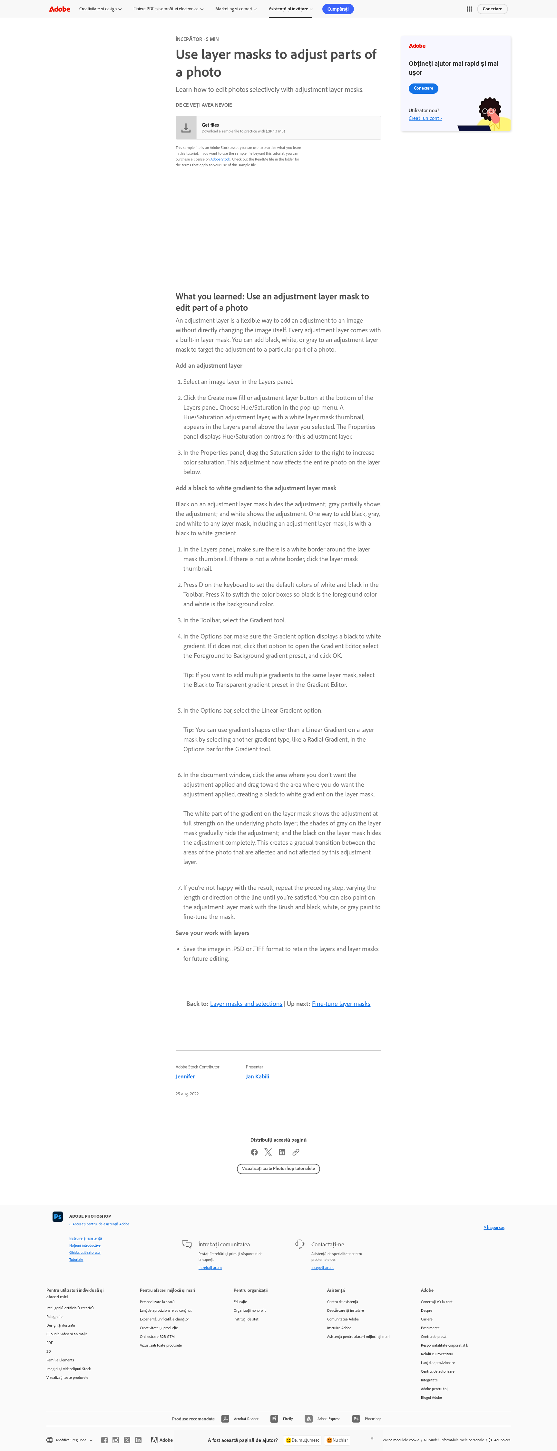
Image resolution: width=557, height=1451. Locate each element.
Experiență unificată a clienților (164, 1319)
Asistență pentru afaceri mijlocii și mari (358, 1336)
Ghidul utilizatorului (85, 1252)
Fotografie (54, 1316)
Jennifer (185, 1076)
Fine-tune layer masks (341, 1004)
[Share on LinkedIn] (282, 1154)
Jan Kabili (257, 1076)
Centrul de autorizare (437, 1371)
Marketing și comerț (233, 9)
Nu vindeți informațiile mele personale (454, 1440)
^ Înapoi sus (494, 1227)
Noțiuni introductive (85, 1245)
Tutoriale (76, 1259)
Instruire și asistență (85, 1238)
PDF (49, 1342)
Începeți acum (322, 1267)
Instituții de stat (246, 1319)
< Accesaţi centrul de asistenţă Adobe (99, 1224)
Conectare (492, 9)
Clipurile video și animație (67, 1334)
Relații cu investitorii (437, 1354)
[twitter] (127, 1440)
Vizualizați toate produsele (67, 1377)
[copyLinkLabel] (296, 1154)
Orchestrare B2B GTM (157, 1336)
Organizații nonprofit (250, 1310)
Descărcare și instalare (345, 1310)
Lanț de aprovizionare (438, 1362)
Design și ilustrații (60, 1325)
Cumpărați (338, 9)
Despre (426, 1310)
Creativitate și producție (159, 1328)
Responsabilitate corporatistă (444, 1345)
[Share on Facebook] (254, 1154)
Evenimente (430, 1328)
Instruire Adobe (339, 1328)
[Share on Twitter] (268, 1154)
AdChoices (502, 1440)
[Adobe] (59, 9)
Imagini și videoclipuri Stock (68, 1369)
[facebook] (104, 1440)
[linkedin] (138, 1440)
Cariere (427, 1319)
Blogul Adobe (431, 1397)
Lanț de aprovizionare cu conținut (166, 1310)
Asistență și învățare (288, 9)
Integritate (429, 1380)
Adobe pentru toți (434, 1389)
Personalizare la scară (157, 1302)
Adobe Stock (220, 159)
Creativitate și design (98, 9)
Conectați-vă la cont (437, 1302)
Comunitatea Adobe (343, 1319)
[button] (469, 9)
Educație (240, 1302)
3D (48, 1351)
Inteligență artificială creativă (70, 1308)
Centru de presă (433, 1336)
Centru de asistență (342, 1302)
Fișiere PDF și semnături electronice (166, 9)
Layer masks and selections (246, 1004)
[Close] (372, 1438)
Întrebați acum (210, 1267)
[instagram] (115, 1440)
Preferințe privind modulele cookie (392, 1440)
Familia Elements (60, 1360)
